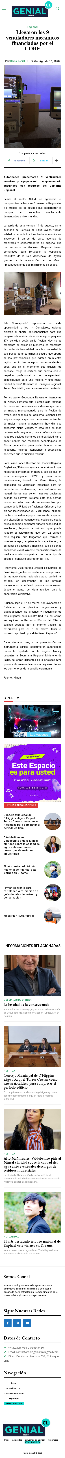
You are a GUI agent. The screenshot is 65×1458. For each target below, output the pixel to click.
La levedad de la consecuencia (26, 1004)
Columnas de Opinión (18, 1000)
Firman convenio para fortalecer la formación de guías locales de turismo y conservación (21, 892)
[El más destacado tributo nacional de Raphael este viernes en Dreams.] (52, 869)
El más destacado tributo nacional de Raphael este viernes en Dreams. (20, 870)
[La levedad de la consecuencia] (32, 975)
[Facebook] (8, 1323)
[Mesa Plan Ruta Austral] (52, 915)
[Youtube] (27, 1323)
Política (9, 1071)
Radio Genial (17, 61)
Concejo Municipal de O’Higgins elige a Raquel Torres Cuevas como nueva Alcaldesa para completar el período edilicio (22, 821)
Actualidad (11, 1237)
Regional (32, 27)
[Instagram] (17, 1323)
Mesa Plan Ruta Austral (19, 915)
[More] (56, 160)
